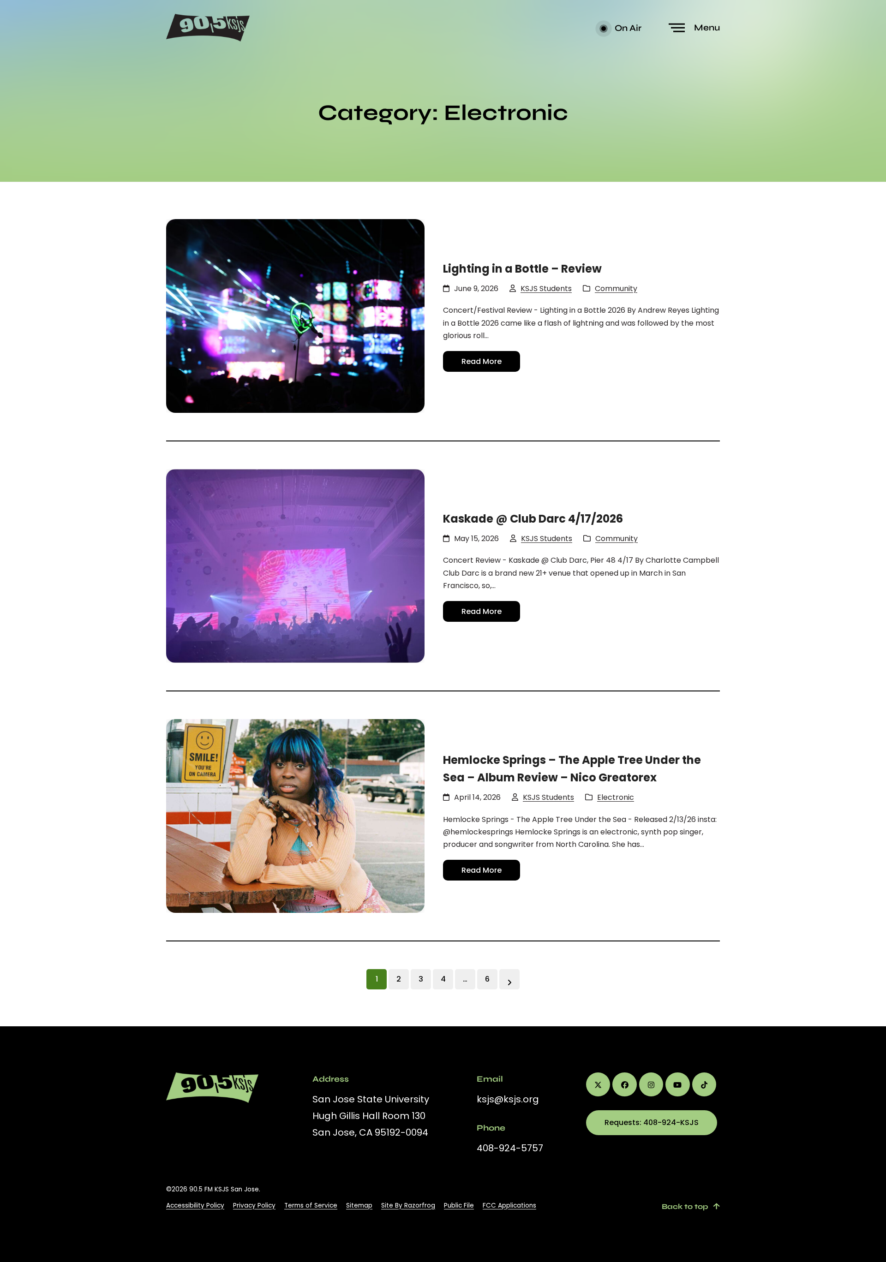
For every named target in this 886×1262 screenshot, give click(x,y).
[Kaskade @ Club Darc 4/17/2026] (295, 566)
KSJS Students (546, 288)
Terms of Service (310, 1205)
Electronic (615, 797)
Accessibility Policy (195, 1205)
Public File (459, 1205)
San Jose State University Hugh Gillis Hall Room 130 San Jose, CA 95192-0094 (370, 1116)
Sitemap (359, 1205)
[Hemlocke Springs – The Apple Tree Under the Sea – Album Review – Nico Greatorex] (295, 816)
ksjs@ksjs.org (508, 1099)
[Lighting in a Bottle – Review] (295, 316)
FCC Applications (509, 1205)
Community (616, 288)
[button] (695, 28)
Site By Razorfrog (408, 1205)
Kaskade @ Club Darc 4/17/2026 (533, 518)
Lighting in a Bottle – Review (522, 268)
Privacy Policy (254, 1205)
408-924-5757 (510, 1148)
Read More (481, 361)
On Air (627, 28)
